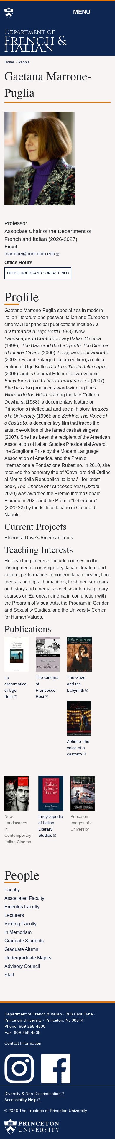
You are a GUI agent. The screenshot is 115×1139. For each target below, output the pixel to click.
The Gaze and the (76, 683)
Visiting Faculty (20, 923)
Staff (9, 974)
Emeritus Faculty (22, 906)
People (24, 62)
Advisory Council (22, 966)
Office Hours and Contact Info (38, 273)
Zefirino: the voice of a (78, 747)
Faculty (12, 889)
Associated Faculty (24, 898)
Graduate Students (24, 940)
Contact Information (22, 1043)
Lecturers (14, 915)
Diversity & (32, 1093)
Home (9, 62)
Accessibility (20, 1099)
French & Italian (35, 44)
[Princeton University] (8, 13)
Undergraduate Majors (27, 957)
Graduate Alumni (22, 949)
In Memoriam (18, 932)
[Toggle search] (106, 11)
